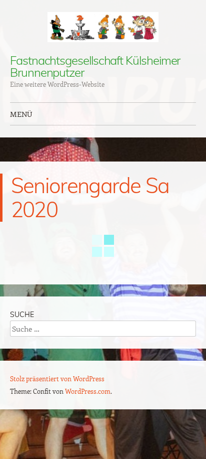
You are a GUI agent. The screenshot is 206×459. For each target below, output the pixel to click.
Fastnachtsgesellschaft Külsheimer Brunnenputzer (95, 66)
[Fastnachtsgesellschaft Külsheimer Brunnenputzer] (103, 27)
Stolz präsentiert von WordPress (57, 378)
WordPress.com (87, 391)
